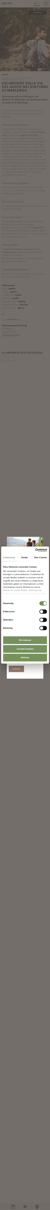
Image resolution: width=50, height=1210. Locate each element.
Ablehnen (25, 657)
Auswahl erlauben (25, 649)
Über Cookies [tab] (40, 557)
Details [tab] (24, 557)
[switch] (43, 611)
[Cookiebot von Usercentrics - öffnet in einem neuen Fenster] (35, 550)
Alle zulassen (25, 640)
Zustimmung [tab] (9, 557)
